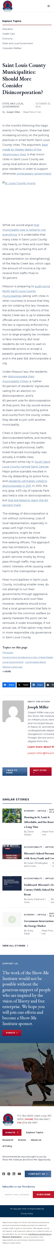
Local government (13, 662)
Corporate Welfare (11, 48)
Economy (7, 38)
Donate (10, 1033)
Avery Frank (33, 899)
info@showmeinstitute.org (40, 1234)
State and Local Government (17, 43)
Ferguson (7, 652)
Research (7, 1139)
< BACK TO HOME (11, 771)
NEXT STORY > (40, 771)
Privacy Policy (27, 1213)
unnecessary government (33, 173)
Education (7, 29)
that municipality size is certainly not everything (24, 229)
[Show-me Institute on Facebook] (3, 1174)
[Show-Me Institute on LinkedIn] (14, 1174)
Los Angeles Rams (35, 662)
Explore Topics (34, 1132)
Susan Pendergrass (37, 863)
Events (22, 1139)
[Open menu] (49, 6)
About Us (36, 1139)
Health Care (8, 33)
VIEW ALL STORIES (14, 945)
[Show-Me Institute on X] (9, 1174)
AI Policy (7, 1146)
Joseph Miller (13, 112)
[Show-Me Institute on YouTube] (19, 1174)
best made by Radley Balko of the (25, 149)
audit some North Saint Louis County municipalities (26, 291)
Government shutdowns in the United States (27, 657)
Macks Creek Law (12, 666)
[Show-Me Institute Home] (7, 6)
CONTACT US (36, 1174)
